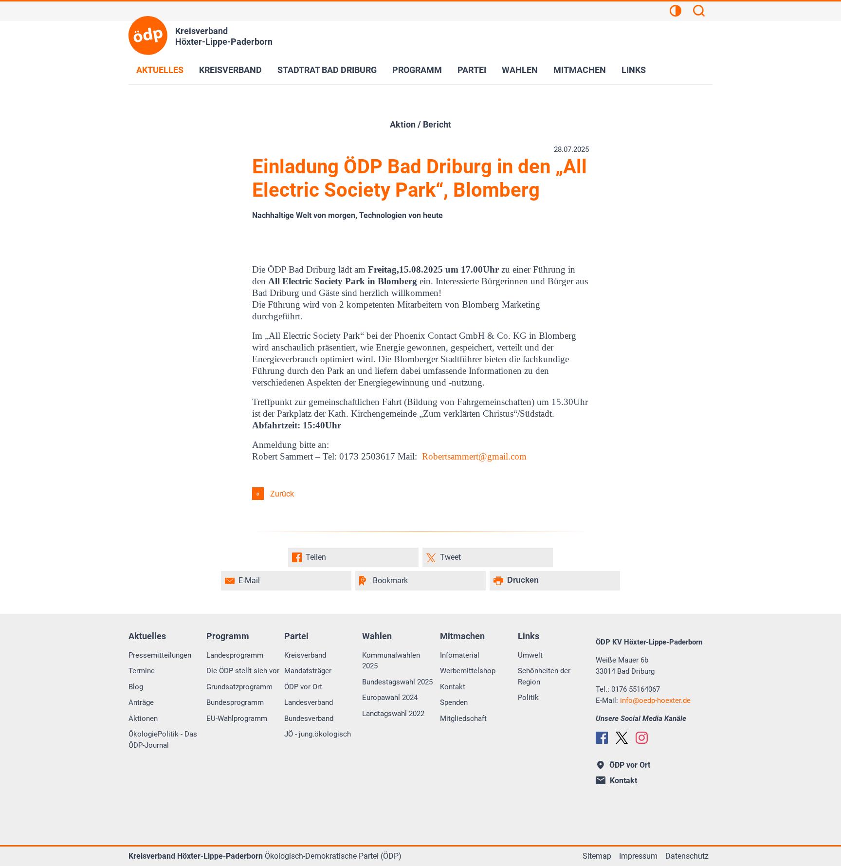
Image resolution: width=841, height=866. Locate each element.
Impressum (638, 856)
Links (634, 70)
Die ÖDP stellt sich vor (242, 670)
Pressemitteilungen (159, 655)
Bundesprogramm (235, 702)
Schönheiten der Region (544, 676)
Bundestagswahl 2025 (397, 682)
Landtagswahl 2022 (393, 713)
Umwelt (530, 655)
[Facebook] (602, 738)
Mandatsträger (307, 670)
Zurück (282, 493)
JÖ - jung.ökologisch (317, 734)
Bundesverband (308, 718)
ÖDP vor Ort (303, 686)
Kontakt (452, 686)
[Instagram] (642, 738)
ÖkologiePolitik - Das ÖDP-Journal (162, 740)
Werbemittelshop (467, 670)
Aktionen (143, 718)
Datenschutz (687, 856)
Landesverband (308, 702)
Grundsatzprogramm (239, 686)
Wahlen (520, 70)
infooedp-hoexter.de (655, 700)
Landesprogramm (234, 655)
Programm (417, 70)
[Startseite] (147, 35)
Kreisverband (230, 70)
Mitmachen (579, 70)
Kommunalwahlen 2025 (391, 661)
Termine (141, 670)
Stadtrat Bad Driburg (327, 70)
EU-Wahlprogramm (236, 718)
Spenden (454, 702)
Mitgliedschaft (463, 718)
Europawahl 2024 (390, 697)
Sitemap (597, 856)
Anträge (141, 702)
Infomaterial (459, 655)
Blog (135, 686)
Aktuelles (159, 70)
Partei (471, 70)
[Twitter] (622, 738)
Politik (528, 697)
